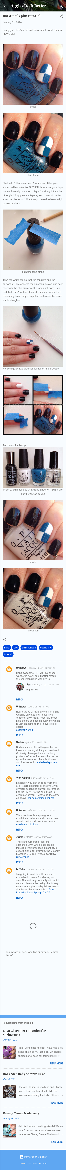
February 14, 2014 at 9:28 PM (41, 668)
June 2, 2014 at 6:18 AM (39, 706)
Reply (19, 699)
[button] (61, 16)
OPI (16, 647)
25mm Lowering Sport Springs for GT (35, 891)
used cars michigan (27, 824)
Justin (19, 836)
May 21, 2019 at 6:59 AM (42, 778)
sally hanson (29, 647)
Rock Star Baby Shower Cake (24, 1074)
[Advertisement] (33, 986)
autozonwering (24, 729)
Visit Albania (23, 777)
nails (6, 647)
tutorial (8, 654)
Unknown (21, 667)
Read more (56, 1063)
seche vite (46, 647)
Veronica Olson (40, 1163)
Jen (28, 684)
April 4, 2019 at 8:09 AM (36, 742)
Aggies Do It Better (28, 5)
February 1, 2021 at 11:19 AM (41, 810)
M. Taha (20, 869)
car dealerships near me (41, 797)
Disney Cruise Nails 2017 (21, 1113)
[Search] (61, 7)
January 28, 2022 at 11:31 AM (40, 869)
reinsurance (22, 856)
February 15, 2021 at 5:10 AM (38, 837)
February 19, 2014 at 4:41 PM (45, 684)
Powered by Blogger (35, 1156)
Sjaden (20, 742)
